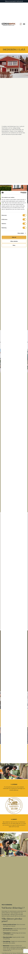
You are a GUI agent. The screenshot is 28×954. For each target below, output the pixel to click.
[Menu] (24, 24)
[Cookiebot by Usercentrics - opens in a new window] (20, 193)
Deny (14, 245)
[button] (21, 24)
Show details (21, 233)
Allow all (14, 237)
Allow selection (14, 241)
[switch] (24, 219)
